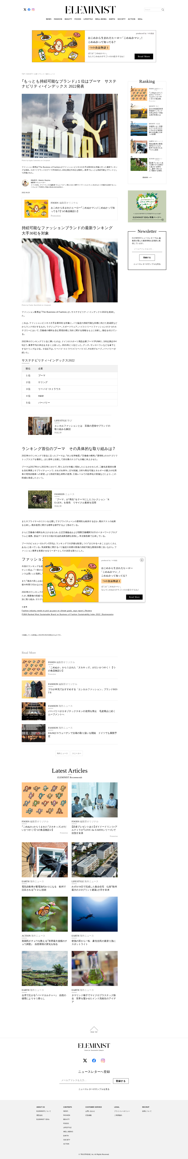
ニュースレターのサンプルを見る (147, 264)
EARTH (112, 19)
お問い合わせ (90, 1111)
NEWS (48, 19)
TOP (23, 74)
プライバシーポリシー (122, 1111)
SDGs (140, 19)
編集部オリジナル (158, 89)
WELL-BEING (101, 19)
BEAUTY (68, 19)
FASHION (58, 19)
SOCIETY (121, 19)
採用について (147, 1111)
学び (157, 106)
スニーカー (76, 753)
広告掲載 (88, 1115)
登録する (147, 258)
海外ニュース (50, 74)
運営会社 (39, 1115)
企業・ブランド (39, 74)
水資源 (158, 123)
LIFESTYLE (88, 19)
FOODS (78, 19)
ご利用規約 (118, 1115)
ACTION (131, 19)
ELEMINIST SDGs (42, 1119)
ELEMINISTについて (43, 1111)
